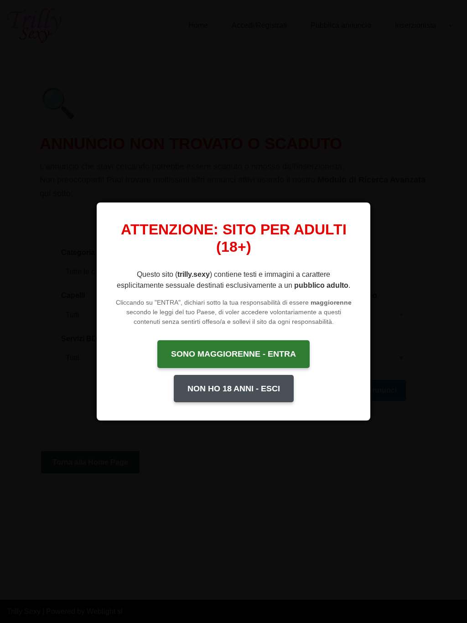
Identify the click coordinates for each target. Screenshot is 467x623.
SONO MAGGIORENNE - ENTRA (233, 353)
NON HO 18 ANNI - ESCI (233, 388)
